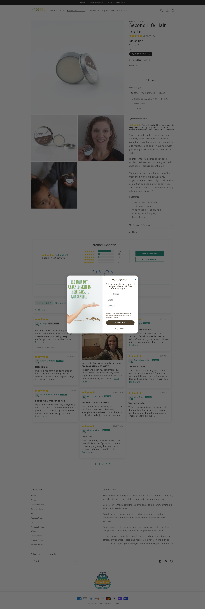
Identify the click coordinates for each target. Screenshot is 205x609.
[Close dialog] (135, 278)
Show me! (120, 323)
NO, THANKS (120, 329)
